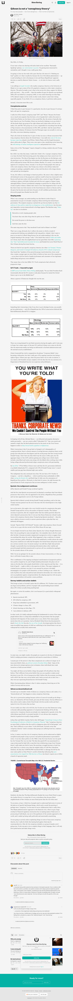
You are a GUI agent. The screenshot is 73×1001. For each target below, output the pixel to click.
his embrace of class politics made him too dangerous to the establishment (35, 204)
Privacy (36, 990)
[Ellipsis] (62, 885)
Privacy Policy (47, 962)
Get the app (43, 994)
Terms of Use (43, 961)
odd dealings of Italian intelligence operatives (26, 144)
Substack (29, 998)
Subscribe (61, 2)
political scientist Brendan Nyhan (37, 663)
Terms (40, 990)
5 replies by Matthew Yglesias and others (24, 902)
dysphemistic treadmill (19, 907)
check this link (19, 623)
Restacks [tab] (20, 868)
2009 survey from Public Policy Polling (23, 271)
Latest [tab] (15, 935)
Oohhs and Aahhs (55, 238)
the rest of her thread (35, 623)
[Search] (52, 2)
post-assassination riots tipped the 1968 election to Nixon (34, 753)
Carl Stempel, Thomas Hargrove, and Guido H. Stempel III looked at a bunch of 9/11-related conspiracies (36, 249)
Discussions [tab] (21, 935)
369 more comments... (16, 927)
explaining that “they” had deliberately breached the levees (36, 241)
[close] (50, 938)
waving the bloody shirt (21, 478)
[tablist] (17, 868)
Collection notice (47, 990)
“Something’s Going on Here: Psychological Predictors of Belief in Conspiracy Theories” (36, 721)
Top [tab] (12, 935)
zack (15, 885)
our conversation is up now (30, 68)
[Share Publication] (55, 2)
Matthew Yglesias (18, 14)
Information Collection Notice (36, 962)
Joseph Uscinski (25, 86)
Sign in (68, 2)
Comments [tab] (13, 868)
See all (13, 969)
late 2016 (15, 466)
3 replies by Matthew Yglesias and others (24, 921)
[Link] (8, 106)
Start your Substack (33, 994)
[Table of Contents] (2, 500)
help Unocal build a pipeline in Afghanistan (35, 446)
